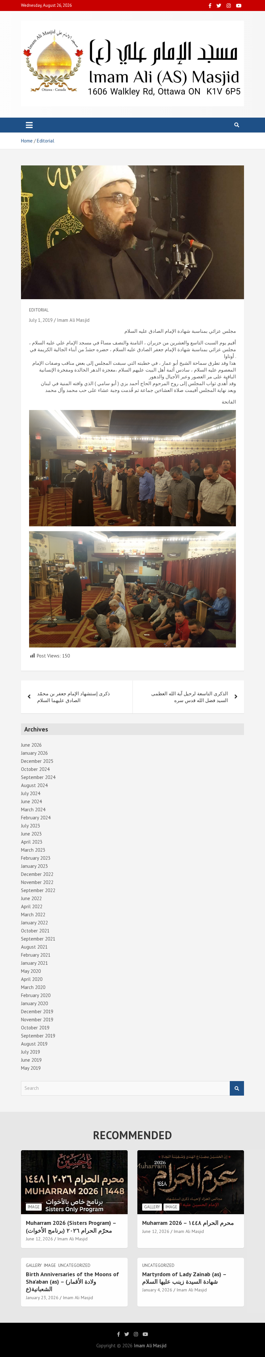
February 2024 (35, 818)
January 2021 (34, 963)
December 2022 (37, 874)
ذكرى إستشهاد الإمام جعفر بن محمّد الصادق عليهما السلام (73, 696)
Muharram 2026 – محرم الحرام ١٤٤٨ (188, 1222)
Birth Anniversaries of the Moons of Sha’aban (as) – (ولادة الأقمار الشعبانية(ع (72, 1281)
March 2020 (33, 987)
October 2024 (35, 769)
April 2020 (31, 979)
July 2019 (30, 1052)
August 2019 (34, 1044)
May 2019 (31, 1068)
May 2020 (31, 971)
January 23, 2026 (42, 1297)
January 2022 (34, 923)
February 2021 (35, 955)
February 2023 (35, 858)
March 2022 (33, 914)
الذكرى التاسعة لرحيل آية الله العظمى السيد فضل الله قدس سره (189, 696)
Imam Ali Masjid (73, 320)
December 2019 (37, 1011)
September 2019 (38, 1036)
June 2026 (31, 745)
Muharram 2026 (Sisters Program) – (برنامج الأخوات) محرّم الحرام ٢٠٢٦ (71, 1226)
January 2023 (34, 866)
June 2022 (31, 898)
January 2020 (34, 1003)
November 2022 (37, 882)
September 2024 (38, 777)
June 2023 (31, 834)
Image (34, 1207)
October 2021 (35, 931)
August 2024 (34, 785)
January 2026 (34, 753)
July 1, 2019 (41, 320)
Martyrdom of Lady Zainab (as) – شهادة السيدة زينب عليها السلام (184, 1277)
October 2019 (35, 1028)
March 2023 (33, 850)
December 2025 (37, 761)
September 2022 (38, 890)
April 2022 (31, 906)
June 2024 (31, 801)
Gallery (152, 1207)
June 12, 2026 (39, 1239)
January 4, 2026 (157, 1290)
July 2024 (30, 793)
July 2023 (30, 826)
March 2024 (33, 809)
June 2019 (31, 1060)
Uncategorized (74, 1265)
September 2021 (38, 939)
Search (237, 1088)
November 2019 (37, 1019)
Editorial (38, 310)
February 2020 (35, 995)
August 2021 (34, 947)
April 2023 (31, 842)
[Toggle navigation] (29, 125)
